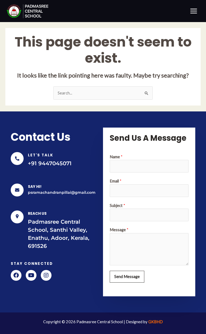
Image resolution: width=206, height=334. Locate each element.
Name (116, 156)
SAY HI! (35, 186)
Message (119, 229)
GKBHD (155, 321)
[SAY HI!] (17, 190)
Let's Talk (40, 155)
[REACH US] (17, 216)
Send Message (127, 276)
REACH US (37, 213)
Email (116, 181)
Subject (117, 205)
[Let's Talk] (17, 158)
